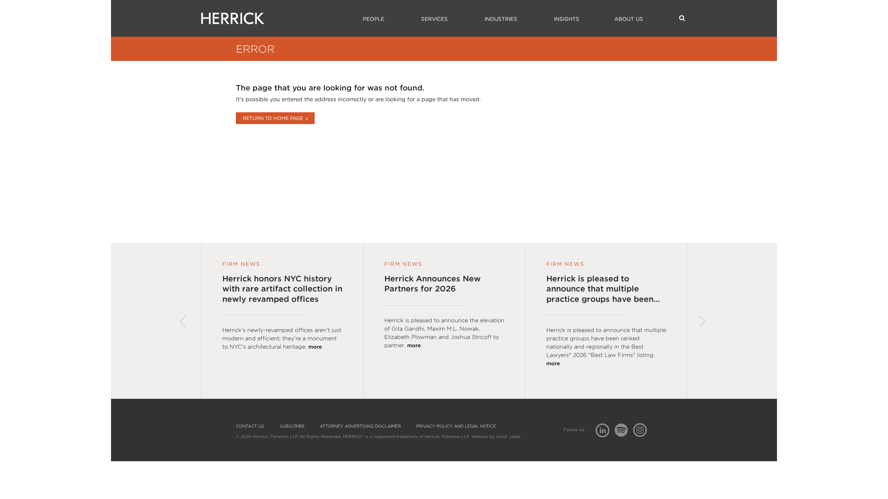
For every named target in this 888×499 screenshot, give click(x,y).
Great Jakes (508, 436)
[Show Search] (682, 18)
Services (434, 19)
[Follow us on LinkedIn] (605, 431)
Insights (566, 19)
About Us (628, 19)
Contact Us (250, 426)
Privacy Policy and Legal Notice (456, 426)
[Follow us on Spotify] (624, 434)
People (373, 19)
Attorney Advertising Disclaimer (360, 426)
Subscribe (292, 426)
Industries (501, 19)
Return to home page (273, 118)
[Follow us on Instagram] (642, 429)
